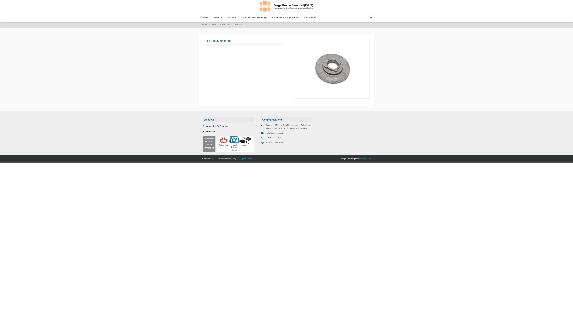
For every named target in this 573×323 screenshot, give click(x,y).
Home (205, 17)
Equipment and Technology (254, 17)
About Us (218, 17)
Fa (371, 17)
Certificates (209, 131)
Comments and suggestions (285, 17)
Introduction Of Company (216, 126)
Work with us (310, 17)
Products (232, 17)
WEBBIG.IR (365, 159)
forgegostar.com (244, 159)
